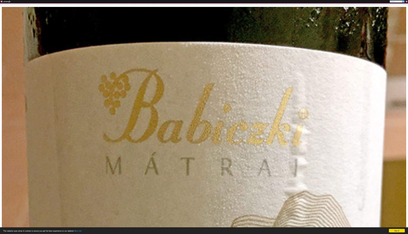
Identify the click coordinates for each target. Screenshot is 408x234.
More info (78, 230)
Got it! (396, 230)
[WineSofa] (6, 1)
